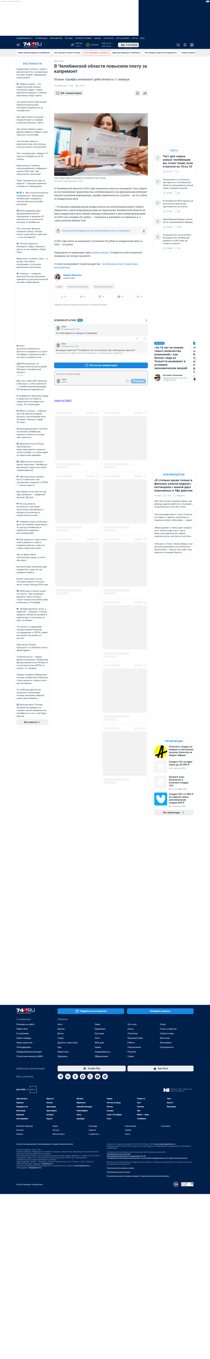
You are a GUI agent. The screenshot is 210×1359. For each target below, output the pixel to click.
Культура (99, 1033)
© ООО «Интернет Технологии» (29, 1184)
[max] (83, 1076)
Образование (101, 1056)
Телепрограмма (83, 38)
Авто (60, 1024)
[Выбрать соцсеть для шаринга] (145, 93)
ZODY (142, 38)
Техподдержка (23, 1047)
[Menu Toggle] (18, 45)
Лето (97, 1038)
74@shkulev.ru (47, 1164)
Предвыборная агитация (28, 1051)
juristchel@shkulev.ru (82, 1166)
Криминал (100, 1029)
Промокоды (41, 38)
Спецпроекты (167, 1047)
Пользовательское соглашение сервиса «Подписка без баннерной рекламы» (138, 1176)
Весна (61, 1033)
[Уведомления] (185, 45)
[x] (90, 1076)
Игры (135, 38)
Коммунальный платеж (78, 287)
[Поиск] (178, 45)
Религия (132, 1051)
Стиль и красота (168, 1029)
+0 (136, 338)
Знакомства (56, 38)
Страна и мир (166, 1033)
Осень (131, 1029)
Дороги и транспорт (68, 1042)
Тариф (59, 287)
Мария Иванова (72, 275)
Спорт (163, 1024)
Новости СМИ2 (63, 400)
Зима (97, 1024)
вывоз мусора (101, 252)
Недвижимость (24, 38)
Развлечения (134, 1047)
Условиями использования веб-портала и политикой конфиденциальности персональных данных (147, 1158)
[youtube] (97, 1076)
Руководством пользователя (119, 1154)
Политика (133, 1033)
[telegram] (60, 1076)
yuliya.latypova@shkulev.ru (164, 1144)
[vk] (68, 1076)
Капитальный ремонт (103, 287)
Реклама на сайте (25, 1024)
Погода (69, 38)
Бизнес (61, 1029)
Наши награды (23, 1038)
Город (60, 1038)
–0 (144, 338)
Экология (165, 1038)
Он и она (132, 1024)
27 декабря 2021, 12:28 (63, 86)
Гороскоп (108, 38)
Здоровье (62, 1056)
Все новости (32, 63)
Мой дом (99, 1042)
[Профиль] (191, 45)
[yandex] (105, 1076)
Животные (63, 1051)
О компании (22, 1033)
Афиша (97, 38)
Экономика (165, 1042)
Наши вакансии (24, 1042)
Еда (59, 1047)
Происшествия (135, 1038)
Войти (64, 382)
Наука (98, 1047)
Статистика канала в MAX (29, 1056)
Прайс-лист (22, 1029)
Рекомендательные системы (118, 1172)
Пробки (92, 45)
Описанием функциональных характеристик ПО (126, 1156)
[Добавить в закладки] (137, 93)
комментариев (71, 93)
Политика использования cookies (120, 1168)
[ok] (75, 1076)
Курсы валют (123, 38)
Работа (131, 1042)
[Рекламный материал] (128, 45)
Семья (131, 1056)
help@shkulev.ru (35, 1168)
